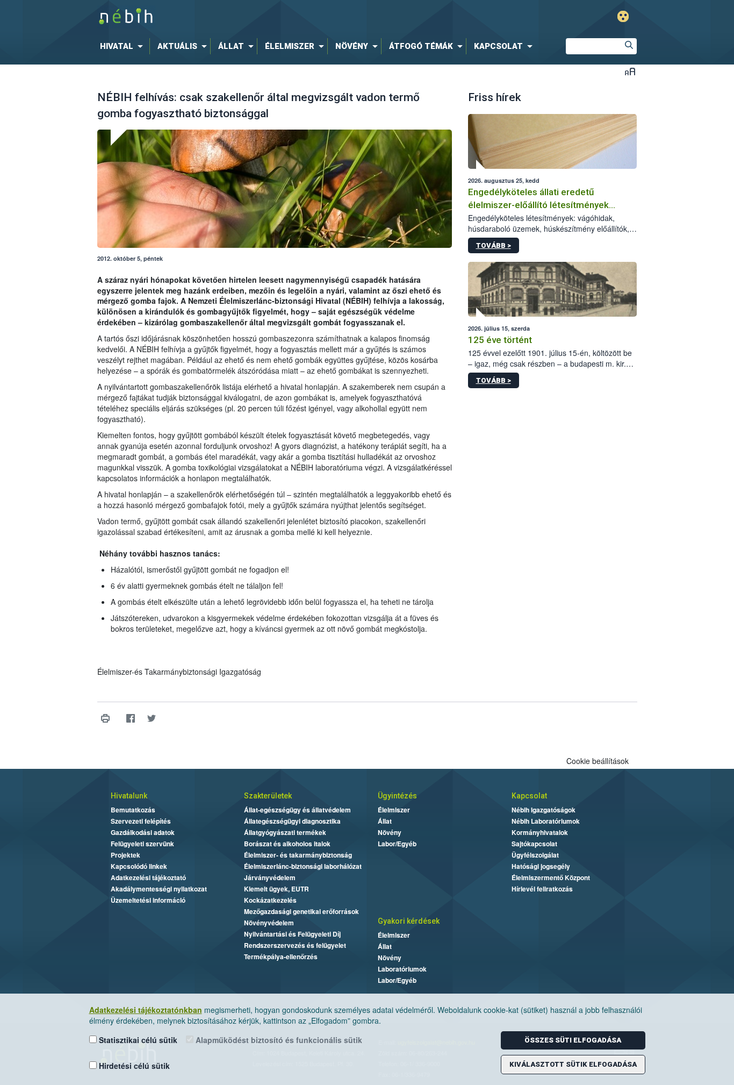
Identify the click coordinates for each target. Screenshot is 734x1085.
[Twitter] (151, 718)
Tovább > (493, 245)
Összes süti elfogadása (572, 1040)
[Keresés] (629, 46)
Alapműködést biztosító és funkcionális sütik (277, 1039)
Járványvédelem (270, 877)
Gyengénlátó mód (623, 16)
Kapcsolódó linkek (139, 866)
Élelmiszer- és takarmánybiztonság (298, 855)
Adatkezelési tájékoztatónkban (145, 1009)
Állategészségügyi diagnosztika (292, 821)
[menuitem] (123, 46)
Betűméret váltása (630, 71)
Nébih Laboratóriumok (546, 821)
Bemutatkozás (133, 810)
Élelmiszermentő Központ (551, 877)
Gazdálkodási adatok (143, 832)
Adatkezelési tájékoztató (148, 877)
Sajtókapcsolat (534, 843)
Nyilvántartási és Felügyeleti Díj (292, 934)
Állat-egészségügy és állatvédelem (297, 810)
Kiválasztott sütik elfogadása (573, 1064)
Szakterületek (268, 795)
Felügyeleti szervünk (142, 843)
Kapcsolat (529, 795)
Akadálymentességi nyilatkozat (159, 889)
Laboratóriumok (402, 969)
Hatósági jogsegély (541, 866)
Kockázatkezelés (270, 900)
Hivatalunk (129, 795)
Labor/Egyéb (397, 843)
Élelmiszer (394, 810)
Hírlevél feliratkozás (542, 889)
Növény (389, 832)
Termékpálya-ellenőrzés (281, 956)
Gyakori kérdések (409, 921)
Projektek (125, 855)
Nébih (252, 16)
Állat (385, 821)
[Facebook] (131, 718)
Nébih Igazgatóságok (543, 810)
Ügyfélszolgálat (535, 855)
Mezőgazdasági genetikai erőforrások (301, 911)
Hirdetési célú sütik (133, 1065)
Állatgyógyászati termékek (285, 832)
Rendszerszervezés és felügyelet (295, 945)
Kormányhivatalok (540, 832)
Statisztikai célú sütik (137, 1039)
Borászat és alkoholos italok (287, 843)
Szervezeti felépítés (141, 821)
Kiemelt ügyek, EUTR (276, 889)
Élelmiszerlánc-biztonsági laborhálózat (303, 866)
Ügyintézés (397, 795)
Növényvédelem (269, 922)
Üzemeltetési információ (148, 900)
